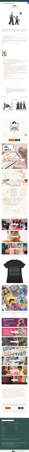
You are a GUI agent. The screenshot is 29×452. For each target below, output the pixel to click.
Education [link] (23, 392)
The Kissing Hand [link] (6, 59)
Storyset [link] (12, 439)
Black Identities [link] (4, 391)
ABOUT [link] (12, 405)
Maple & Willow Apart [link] (6, 60)
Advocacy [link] (21, 391)
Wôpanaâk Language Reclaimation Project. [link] (15, 445)
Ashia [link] (7, 87)
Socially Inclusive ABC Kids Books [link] (7, 77)
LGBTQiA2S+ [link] (9, 392)
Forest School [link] (5, 79)
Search (26, 135)
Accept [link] (13, 451)
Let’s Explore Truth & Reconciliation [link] (21, 110)
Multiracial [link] (10, 397)
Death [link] (7, 397)
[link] (28, 3)
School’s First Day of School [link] (7, 62)
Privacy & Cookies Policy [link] (22, 451)
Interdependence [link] (20, 392)
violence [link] (12, 392)
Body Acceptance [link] (15, 392)
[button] (2, 107)
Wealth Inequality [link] (9, 391)
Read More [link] (16, 451)
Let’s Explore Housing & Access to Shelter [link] (8, 111)
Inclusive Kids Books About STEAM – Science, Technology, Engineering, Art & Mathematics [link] (14, 78)
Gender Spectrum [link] (13, 391)
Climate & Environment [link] (5, 392)
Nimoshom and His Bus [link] (6, 61)
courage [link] (13, 397)
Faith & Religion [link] (17, 391)
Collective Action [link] (4, 397)
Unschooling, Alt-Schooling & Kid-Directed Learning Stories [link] (10, 76)
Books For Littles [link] (9, 3)
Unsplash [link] (7, 439)
